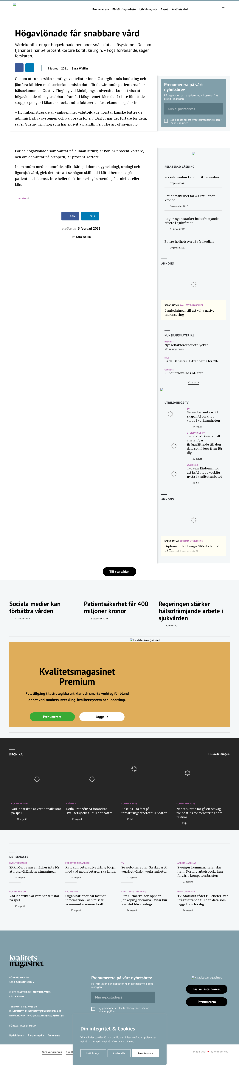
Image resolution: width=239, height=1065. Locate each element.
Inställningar (93, 1053)
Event (164, 9)
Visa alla (193, 382)
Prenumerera (100, 9)
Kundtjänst (72, 1052)
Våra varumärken (52, 1052)
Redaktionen (16, 1035)
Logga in (102, 717)
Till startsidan (119, 571)
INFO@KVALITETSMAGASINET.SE (45, 1015)
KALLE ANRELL (17, 996)
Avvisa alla (119, 1053)
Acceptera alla (145, 1053)
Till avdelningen (219, 754)
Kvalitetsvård (180, 9)
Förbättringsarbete (124, 9)
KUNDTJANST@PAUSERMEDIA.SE (43, 1011)
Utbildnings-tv (148, 9)
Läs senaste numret (207, 989)
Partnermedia (36, 1035)
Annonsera (54, 1035)
